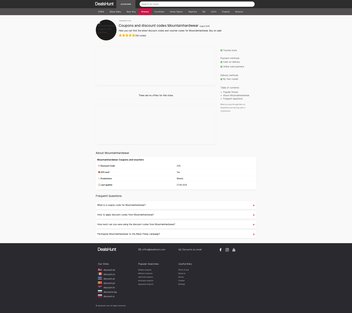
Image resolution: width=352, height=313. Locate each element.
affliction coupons (145, 273)
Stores (181, 277)
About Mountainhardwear (236, 95)
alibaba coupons (145, 270)
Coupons (126, 4)
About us (181, 273)
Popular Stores (230, 92)
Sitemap (181, 284)
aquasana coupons (145, 284)
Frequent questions (233, 98)
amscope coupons (145, 281)
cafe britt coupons (145, 277)
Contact (181, 281)
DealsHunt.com (125, 21)
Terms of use (183, 270)
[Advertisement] (156, 66)
